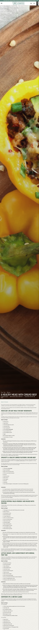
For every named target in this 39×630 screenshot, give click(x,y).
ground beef (10, 429)
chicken (11, 497)
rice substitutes (28, 549)
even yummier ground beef (11, 599)
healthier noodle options (20, 460)
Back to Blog (4, 402)
